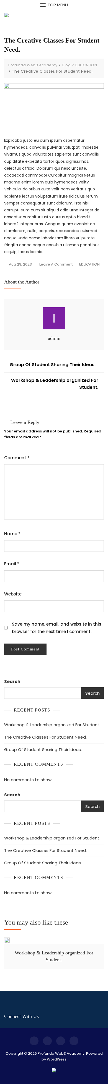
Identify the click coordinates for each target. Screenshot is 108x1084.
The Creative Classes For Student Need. (45, 737)
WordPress (56, 1059)
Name (12, 534)
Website (13, 594)
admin (54, 338)
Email (11, 564)
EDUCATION (89, 264)
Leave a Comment (56, 264)
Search (12, 681)
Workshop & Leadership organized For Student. (54, 384)
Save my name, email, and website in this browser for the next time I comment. (56, 627)
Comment (17, 458)
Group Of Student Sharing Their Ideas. (53, 364)
